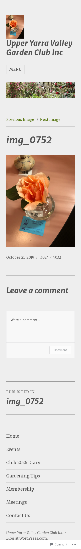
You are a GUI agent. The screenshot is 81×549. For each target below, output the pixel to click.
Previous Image (20, 119)
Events (13, 449)
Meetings (16, 502)
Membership (20, 489)
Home (12, 436)
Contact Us (18, 515)
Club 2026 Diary (23, 462)
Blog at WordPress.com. (27, 538)
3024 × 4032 (50, 257)
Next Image (50, 119)
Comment (60, 350)
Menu (15, 69)
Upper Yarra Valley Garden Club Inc (39, 47)
